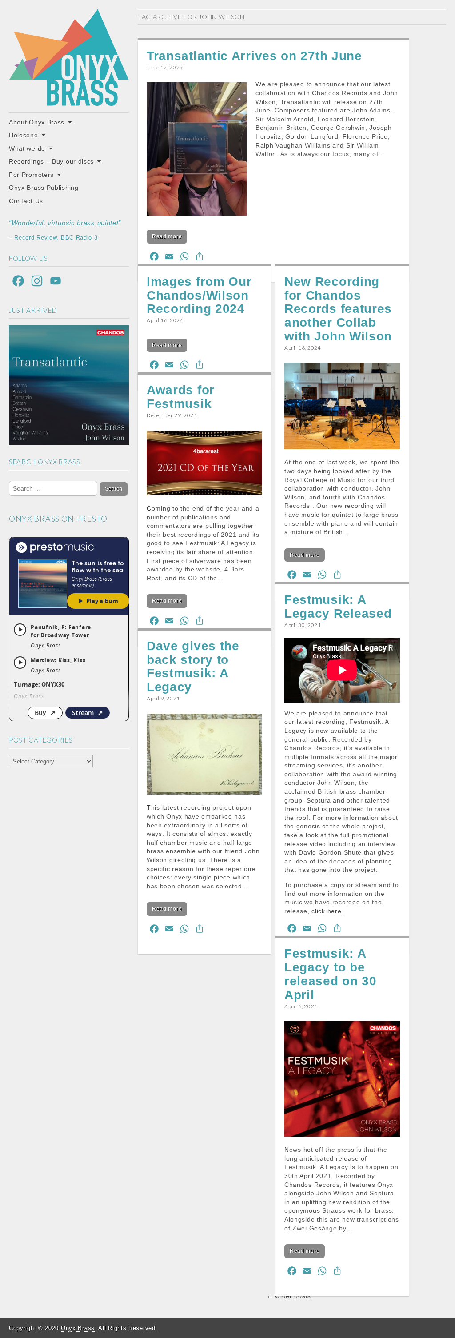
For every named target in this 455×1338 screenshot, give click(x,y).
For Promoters (31, 174)
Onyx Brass (78, 1328)
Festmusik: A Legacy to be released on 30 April (330, 974)
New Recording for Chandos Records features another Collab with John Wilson (338, 309)
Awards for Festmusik (181, 397)
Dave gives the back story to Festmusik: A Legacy (193, 666)
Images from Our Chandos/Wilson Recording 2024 (199, 295)
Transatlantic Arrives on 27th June (254, 56)
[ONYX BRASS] (69, 57)
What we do (27, 148)
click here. (327, 911)
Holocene (23, 135)
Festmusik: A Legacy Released (338, 606)
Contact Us (26, 200)
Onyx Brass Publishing (44, 187)
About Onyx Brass (36, 122)
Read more (167, 236)
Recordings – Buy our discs (51, 161)
